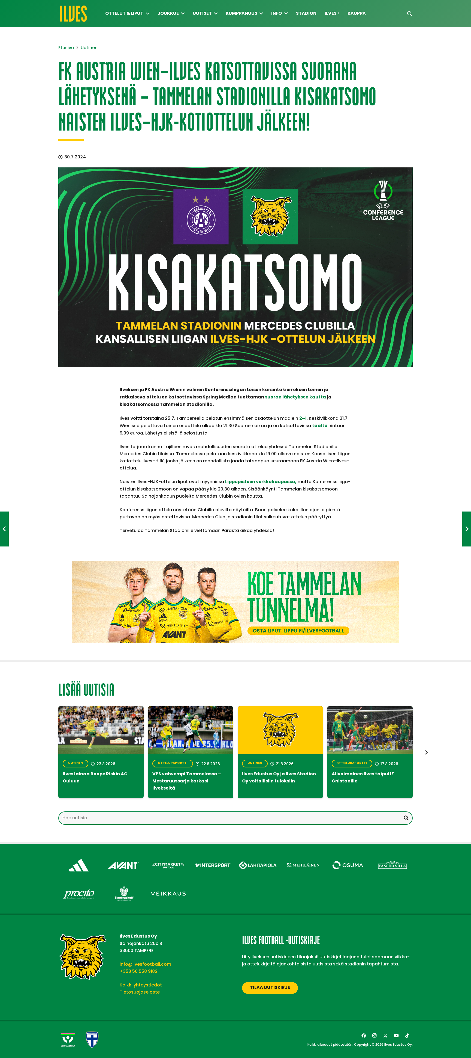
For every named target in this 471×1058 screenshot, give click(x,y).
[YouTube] (396, 1035)
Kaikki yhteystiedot (141, 985)
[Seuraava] (426, 752)
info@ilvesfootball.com (145, 964)
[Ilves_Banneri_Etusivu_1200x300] (235, 602)
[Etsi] (406, 818)
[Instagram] (374, 1035)
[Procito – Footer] (78, 886)
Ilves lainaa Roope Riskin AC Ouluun (95, 777)
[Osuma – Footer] (347, 857)
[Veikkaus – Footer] (168, 886)
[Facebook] (363, 1035)
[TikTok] (407, 1035)
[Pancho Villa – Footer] (392, 857)
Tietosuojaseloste (140, 992)
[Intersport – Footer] (213, 857)
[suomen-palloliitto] (92, 1039)
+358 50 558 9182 (139, 971)
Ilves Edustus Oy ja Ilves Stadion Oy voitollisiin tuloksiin (279, 777)
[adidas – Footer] (78, 857)
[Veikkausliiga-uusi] (67, 1039)
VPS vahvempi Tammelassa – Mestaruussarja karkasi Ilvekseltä (186, 781)
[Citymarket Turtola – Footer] (168, 857)
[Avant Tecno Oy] (123, 857)
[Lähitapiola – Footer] (258, 856)
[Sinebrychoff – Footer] (123, 886)
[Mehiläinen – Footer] (303, 857)
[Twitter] (385, 1035)
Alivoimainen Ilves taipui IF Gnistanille (363, 777)
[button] (409, 14)
